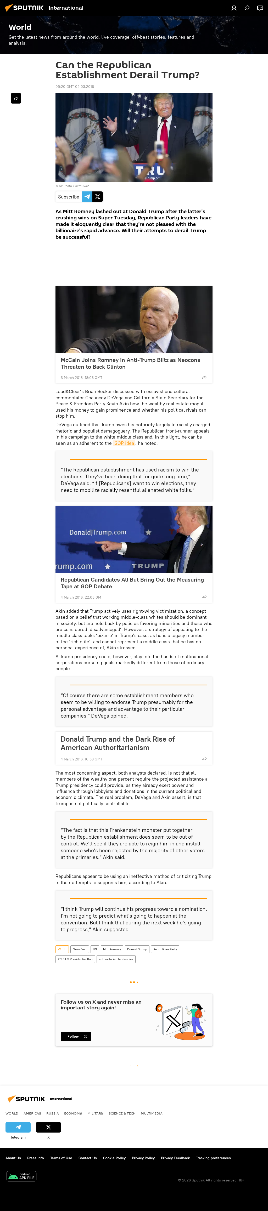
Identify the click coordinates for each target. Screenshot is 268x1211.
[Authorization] (234, 8)
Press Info (35, 1158)
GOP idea (124, 443)
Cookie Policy (114, 1158)
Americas (32, 1113)
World (62, 949)
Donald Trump (137, 949)
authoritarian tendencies (116, 959)
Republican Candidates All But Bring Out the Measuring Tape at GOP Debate (132, 583)
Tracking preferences (213, 1158)
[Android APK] (21, 1177)
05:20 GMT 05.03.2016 (74, 86)
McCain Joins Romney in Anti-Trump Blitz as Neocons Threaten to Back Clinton (130, 363)
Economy (73, 1113)
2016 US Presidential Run (75, 959)
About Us (13, 1158)
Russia (52, 1113)
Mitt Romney (112, 949)
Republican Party (165, 949)
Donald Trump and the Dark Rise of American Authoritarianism (118, 743)
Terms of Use (61, 1158)
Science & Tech (122, 1113)
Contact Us (88, 1158)
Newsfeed (80, 949)
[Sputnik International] (26, 12)
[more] (204, 377)
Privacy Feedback (175, 1158)
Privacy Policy (143, 1158)
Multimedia (152, 1113)
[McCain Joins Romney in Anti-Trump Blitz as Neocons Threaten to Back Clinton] (134, 319)
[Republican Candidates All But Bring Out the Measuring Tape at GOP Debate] (134, 539)
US (95, 949)
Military (95, 1113)
